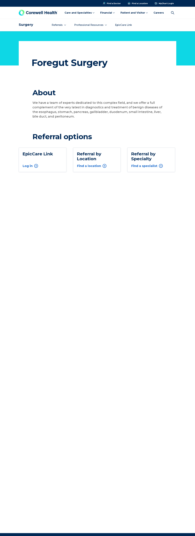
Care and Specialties (78, 12)
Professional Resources (88, 25)
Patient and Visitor (133, 12)
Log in (28, 166)
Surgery (26, 25)
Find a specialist (144, 166)
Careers (159, 12)
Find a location (89, 166)
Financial (106, 12)
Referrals (57, 25)
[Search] (172, 12)
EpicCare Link (123, 25)
